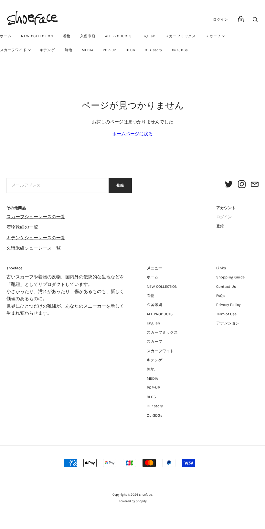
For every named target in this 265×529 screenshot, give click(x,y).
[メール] (255, 185)
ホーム (152, 277)
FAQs (220, 295)
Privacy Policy (228, 304)
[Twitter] (229, 185)
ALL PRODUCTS (118, 36)
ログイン (220, 19)
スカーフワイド (160, 351)
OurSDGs (180, 50)
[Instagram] (242, 185)
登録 (120, 185)
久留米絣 (87, 36)
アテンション (227, 323)
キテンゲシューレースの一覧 (35, 238)
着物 (67, 36)
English (149, 36)
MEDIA (87, 50)
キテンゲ (47, 50)
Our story (153, 50)
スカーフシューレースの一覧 (35, 216)
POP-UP (109, 50)
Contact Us (226, 286)
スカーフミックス (180, 36)
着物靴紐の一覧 (22, 227)
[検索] (255, 21)
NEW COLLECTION (37, 36)
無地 (68, 50)
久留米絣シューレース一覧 (33, 248)
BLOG (130, 50)
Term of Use (226, 314)
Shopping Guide (230, 277)
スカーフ (213, 36)
